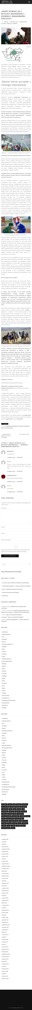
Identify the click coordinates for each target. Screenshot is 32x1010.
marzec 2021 (5, 856)
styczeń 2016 (5, 976)
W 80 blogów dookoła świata (8, 700)
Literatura (4, 654)
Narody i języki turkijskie (7, 2)
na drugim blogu (27, 415)
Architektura (5, 632)
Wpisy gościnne (5, 702)
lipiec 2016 (4, 961)
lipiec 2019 (4, 885)
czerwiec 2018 (5, 905)
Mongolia (28, 816)
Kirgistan (9, 813)
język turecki (18, 811)
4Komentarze (23, 21)
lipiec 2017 (4, 932)
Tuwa (9, 825)
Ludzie (3, 656)
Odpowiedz (20, 457)
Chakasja (16, 806)
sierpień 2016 (5, 959)
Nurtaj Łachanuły (9, 428)
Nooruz (14, 66)
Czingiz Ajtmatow (23, 806)
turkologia (4, 825)
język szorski (11, 811)
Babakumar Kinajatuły (12, 426)
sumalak (27, 310)
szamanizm (4, 823)
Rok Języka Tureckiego (13, 820)
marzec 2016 (5, 971)
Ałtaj (14, 804)
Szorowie (9, 823)
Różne (3, 681)
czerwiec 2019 (5, 888)
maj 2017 (4, 937)
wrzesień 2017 (5, 927)
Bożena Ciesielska (5, 806)
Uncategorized (5, 698)
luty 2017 (4, 944)
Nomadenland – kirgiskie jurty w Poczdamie (6, 436)
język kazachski (4, 811)
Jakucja (19, 809)
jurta (23, 809)
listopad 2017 (5, 922)
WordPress (21, 1007)
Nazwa (3, 527)
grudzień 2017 (5, 920)
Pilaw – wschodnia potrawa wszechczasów (12, 589)
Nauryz (3, 428)
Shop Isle (10, 1007)
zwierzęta (13, 828)
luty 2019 (4, 895)
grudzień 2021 (5, 846)
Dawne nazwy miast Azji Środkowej (10, 592)
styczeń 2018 (5, 917)
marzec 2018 (5, 912)
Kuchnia (4, 651)
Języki (3, 649)
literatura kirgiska (15, 816)
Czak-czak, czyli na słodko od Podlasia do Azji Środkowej (15, 582)
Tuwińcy (12, 825)
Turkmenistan (25, 823)
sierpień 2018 (5, 900)
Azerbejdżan (4, 804)
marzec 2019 (5, 893)
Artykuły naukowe (6, 634)
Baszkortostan (24, 804)
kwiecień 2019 (5, 890)
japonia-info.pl (12, 475)
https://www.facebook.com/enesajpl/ (11, 572)
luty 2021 (4, 859)
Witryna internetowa (6, 540)
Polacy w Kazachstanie (19, 818)
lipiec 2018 (4, 903)
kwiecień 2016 (5, 968)
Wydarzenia (5, 595)
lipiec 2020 (4, 871)
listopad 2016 (5, 951)
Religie (3, 678)
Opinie (3, 668)
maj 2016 (4, 966)
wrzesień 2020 (5, 868)
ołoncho (3, 818)
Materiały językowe (6, 659)
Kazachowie (20, 426)
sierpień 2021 (5, 851)
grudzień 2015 (5, 978)
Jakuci (15, 809)
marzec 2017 (5, 942)
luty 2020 (4, 881)
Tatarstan (14, 823)
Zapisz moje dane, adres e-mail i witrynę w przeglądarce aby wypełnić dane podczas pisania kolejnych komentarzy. (15, 550)
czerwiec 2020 (5, 873)
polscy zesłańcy (5, 820)
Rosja (20, 820)
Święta (3, 688)
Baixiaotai (20, 419)
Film (3, 637)
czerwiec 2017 (5, 934)
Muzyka (4, 666)
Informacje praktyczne (7, 644)
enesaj (6, 21)
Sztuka (3, 690)
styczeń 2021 (5, 861)
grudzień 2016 (5, 949)
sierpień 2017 (5, 929)
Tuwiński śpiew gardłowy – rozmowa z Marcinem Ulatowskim (16, 586)
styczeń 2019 (5, 898)
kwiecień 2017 (5, 939)
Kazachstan (27, 426)
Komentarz (4, 508)
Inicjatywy (4, 646)
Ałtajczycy (18, 804)
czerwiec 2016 (5, 964)
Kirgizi (14, 813)
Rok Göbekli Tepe (25, 434)
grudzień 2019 (5, 883)
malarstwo (22, 816)
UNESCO (17, 825)
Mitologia (4, 663)
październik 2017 (6, 925)
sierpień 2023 (5, 839)
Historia (3, 23)
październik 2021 (6, 849)
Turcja (19, 823)
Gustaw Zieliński (5, 809)
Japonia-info (9, 419)
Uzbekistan (23, 825)
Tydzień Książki (5, 695)
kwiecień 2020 (5, 876)
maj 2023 (4, 841)
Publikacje (4, 676)
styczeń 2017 (5, 947)
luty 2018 (4, 915)
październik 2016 (6, 954)
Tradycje (9, 23)
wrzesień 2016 (5, 956)
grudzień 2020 (5, 863)
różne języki (25, 820)
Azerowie (9, 804)
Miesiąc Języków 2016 (7, 661)
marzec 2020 (5, 878)
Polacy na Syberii (10, 818)
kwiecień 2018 (5, 910)
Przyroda (4, 673)
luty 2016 (4, 973)
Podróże (4, 671)
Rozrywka (4, 683)
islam (11, 809)
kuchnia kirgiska (20, 813)
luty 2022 (4, 844)
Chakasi (11, 806)
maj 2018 (4, 907)
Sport (3, 685)
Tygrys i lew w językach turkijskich (14, 614)
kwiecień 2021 (5, 854)
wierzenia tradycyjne (5, 828)
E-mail (3, 533)
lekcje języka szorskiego (6, 816)
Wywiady (15, 23)
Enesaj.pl (7, 1)
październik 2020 (6, 866)
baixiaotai (10, 451)
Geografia (4, 639)
